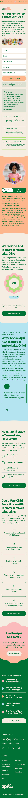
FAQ (3, 778)
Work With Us (20, 764)
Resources (18, 768)
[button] (24, 8)
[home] (6, 9)
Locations (5, 770)
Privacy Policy (12, 84)
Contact (18, 760)
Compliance (19, 772)
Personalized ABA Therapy (6, 765)
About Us (5, 760)
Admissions (5, 774)
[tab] (7, 190)
